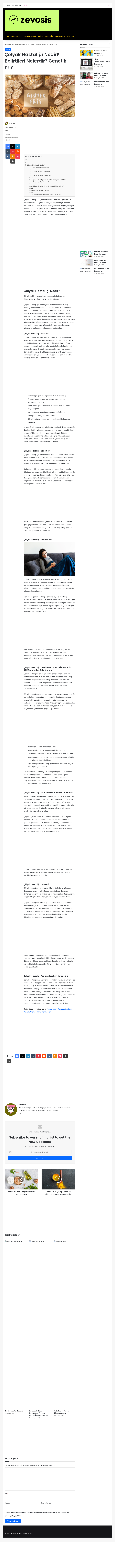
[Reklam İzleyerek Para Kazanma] (86, 254)
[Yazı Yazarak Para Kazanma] (86, 165)
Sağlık (41, 36)
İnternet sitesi (46, 1503)
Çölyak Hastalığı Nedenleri (41, 171)
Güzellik (49, 36)
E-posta (8, 1503)
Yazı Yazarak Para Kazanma (101, 83)
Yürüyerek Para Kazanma (100, 52)
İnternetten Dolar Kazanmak (101, 270)
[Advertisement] (49, 137)
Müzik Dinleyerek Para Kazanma (101, 74)
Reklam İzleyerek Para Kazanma (101, 253)
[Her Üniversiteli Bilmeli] (15, 1324)
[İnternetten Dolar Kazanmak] (86, 352)
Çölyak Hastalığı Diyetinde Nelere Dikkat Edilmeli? (48, 186)
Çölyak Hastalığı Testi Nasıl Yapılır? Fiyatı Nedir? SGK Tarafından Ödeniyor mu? (49, 181)
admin (11, 123)
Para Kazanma (30, 36)
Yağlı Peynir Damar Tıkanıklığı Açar (61, 1412)
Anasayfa (9, 44)
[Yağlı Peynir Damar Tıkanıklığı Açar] (64, 1324)
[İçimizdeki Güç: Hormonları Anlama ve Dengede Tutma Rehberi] (40, 1324)
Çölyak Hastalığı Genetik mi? (42, 175)
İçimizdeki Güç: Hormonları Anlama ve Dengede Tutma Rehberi (39, 1413)
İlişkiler (70, 36)
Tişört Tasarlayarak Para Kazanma (102, 61)
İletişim (25, 5)
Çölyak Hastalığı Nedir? (36, 165)
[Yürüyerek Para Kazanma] (86, 53)
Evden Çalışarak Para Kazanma (100, 261)
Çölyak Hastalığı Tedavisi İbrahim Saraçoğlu (47, 194)
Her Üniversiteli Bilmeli (14, 1411)
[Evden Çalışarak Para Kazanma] (86, 262)
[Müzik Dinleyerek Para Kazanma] (86, 75)
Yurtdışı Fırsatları (14, 36)
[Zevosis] (32, 20)
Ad (6, 1493)
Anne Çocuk (59, 36)
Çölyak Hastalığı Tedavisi (41, 190)
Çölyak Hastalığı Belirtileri (41, 167)
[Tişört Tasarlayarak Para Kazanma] (86, 64)
